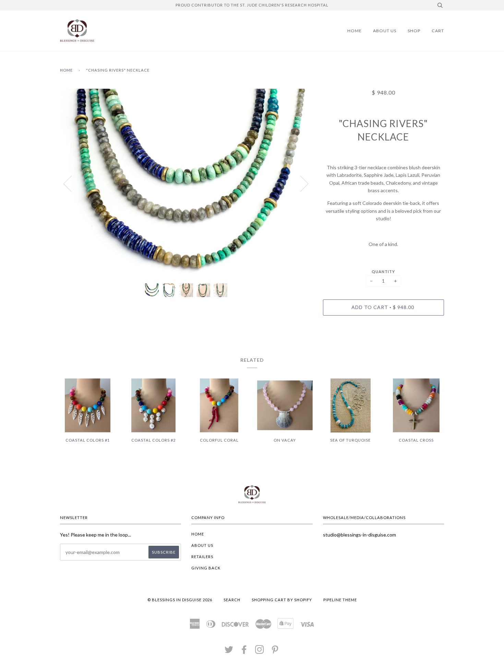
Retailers (202, 556)
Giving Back (205, 568)
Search (232, 600)
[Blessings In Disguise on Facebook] (244, 651)
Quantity (383, 271)
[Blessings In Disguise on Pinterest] (275, 651)
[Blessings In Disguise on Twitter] (229, 651)
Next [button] (300, 183)
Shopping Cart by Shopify (282, 600)
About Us (384, 30)
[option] (186, 183)
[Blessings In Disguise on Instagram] (259, 651)
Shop (414, 30)
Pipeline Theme (340, 600)
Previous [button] (71, 183)
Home (354, 30)
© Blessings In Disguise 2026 (179, 600)
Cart (438, 30)
